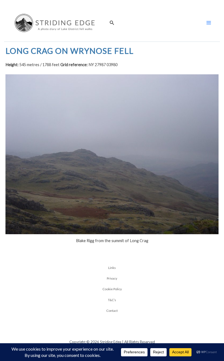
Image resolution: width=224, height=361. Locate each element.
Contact (112, 310)
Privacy (112, 278)
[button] (112, 22)
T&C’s (112, 300)
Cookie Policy (112, 289)
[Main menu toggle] (208, 22)
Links (112, 267)
